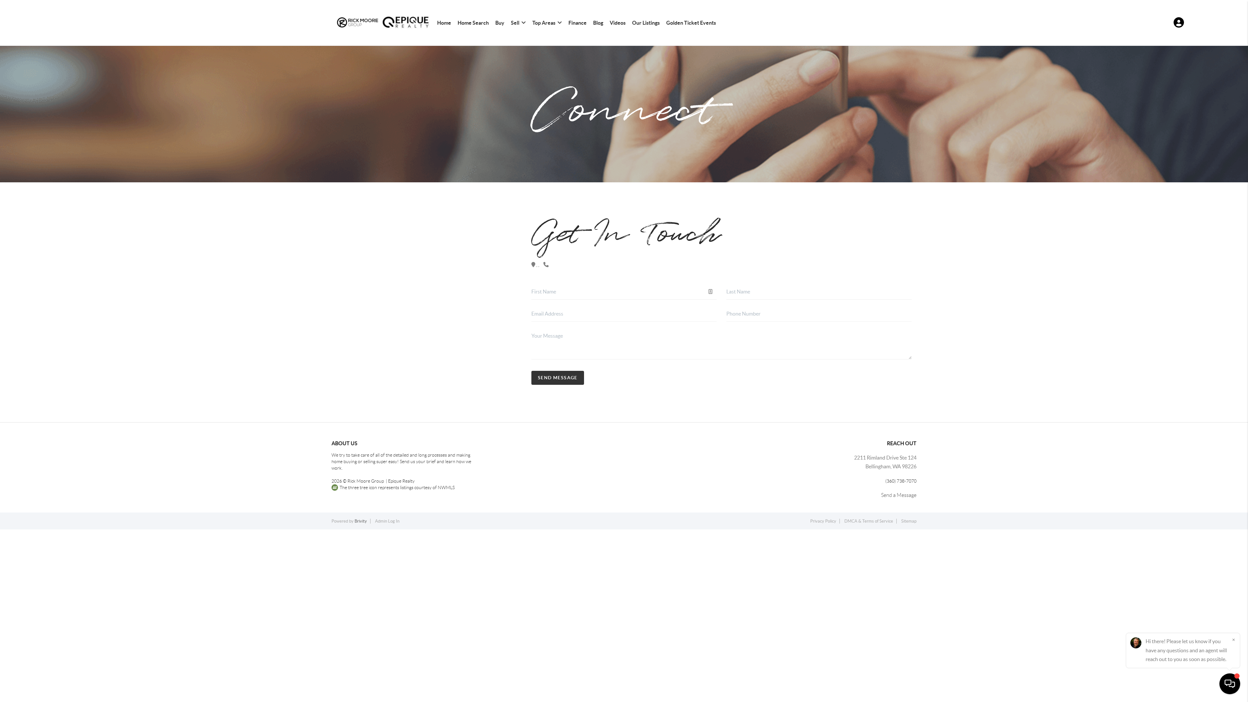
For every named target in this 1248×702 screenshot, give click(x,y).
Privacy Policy (823, 521)
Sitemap (908, 521)
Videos (618, 23)
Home (444, 23)
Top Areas (543, 23)
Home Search (473, 23)
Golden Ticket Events (691, 23)
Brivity (361, 521)
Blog (598, 23)
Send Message (558, 377)
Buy (499, 23)
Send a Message (898, 495)
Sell (515, 23)
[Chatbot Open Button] (1229, 683)
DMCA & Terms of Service (868, 521)
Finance (577, 23)
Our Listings (646, 23)
